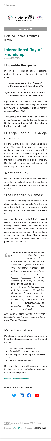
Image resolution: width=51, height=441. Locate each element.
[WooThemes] (40, 428)
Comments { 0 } (26, 378)
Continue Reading (11, 378)
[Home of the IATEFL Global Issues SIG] (25, 20)
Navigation (24, 29)
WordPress (19, 428)
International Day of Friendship (23, 52)
